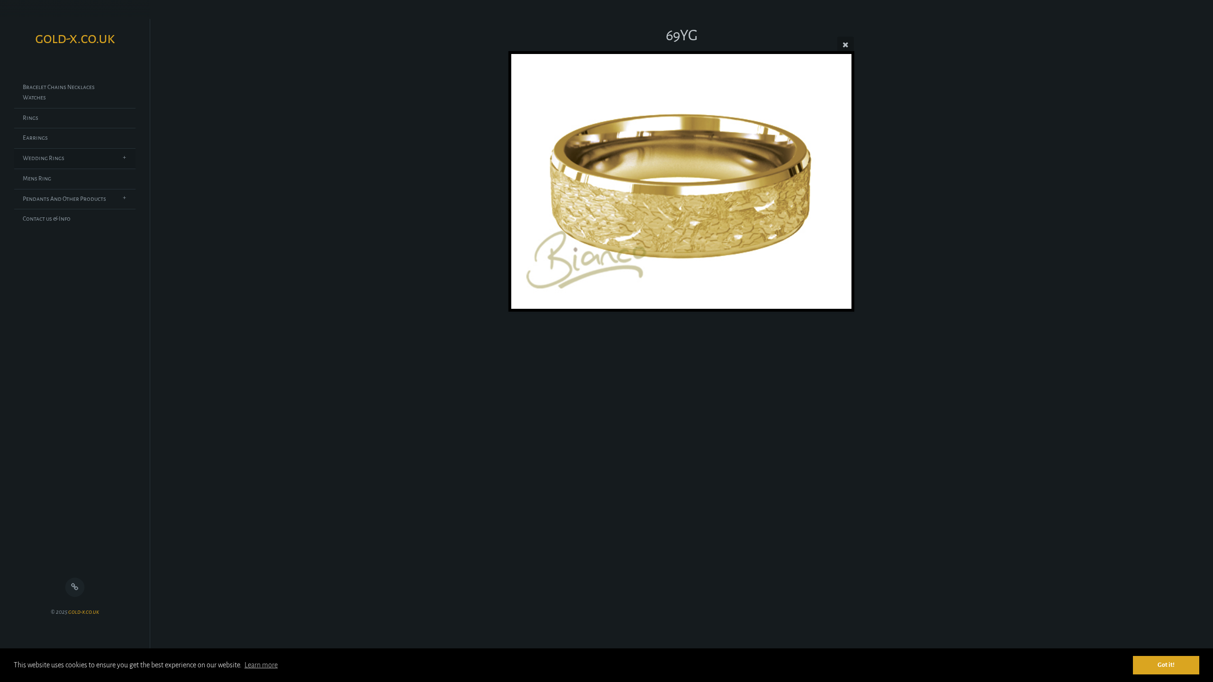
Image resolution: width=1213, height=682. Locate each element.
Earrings (35, 138)
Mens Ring (37, 178)
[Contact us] (75, 587)
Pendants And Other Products (64, 199)
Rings (30, 118)
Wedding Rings (43, 158)
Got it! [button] (1166, 664)
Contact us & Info (47, 218)
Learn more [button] (261, 665)
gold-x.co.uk (83, 612)
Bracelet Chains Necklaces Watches (59, 92)
